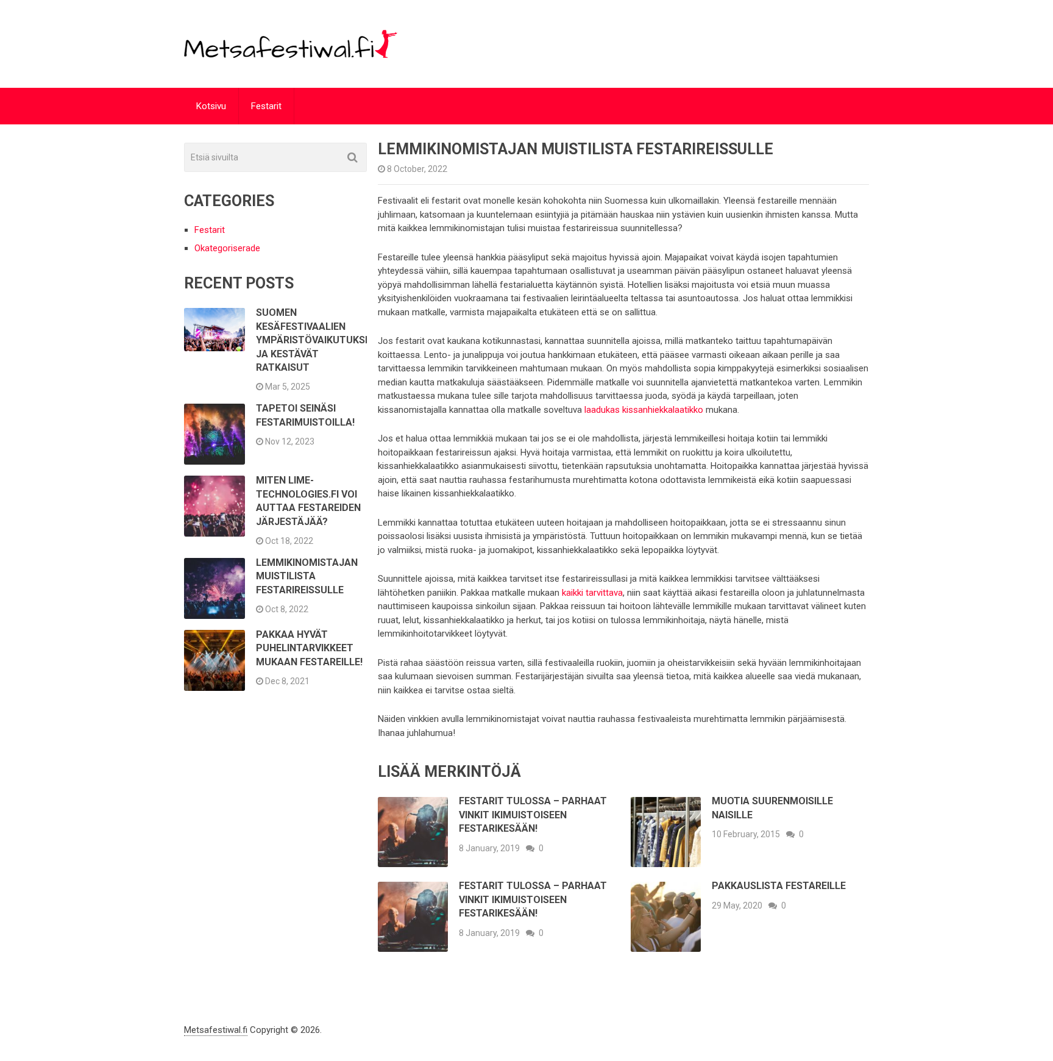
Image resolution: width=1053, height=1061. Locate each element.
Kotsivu (211, 106)
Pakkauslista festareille (779, 885)
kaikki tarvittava (592, 592)
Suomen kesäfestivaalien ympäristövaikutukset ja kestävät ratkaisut (316, 340)
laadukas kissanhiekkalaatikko (643, 409)
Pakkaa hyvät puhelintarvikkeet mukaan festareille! (309, 648)
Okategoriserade (227, 248)
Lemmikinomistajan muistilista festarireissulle (307, 576)
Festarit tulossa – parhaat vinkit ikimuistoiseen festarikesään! (533, 814)
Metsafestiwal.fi (215, 1029)
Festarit (266, 106)
